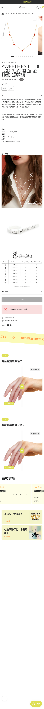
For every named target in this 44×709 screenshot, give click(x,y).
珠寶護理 (5, 291)
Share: (4, 325)
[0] (40, 7)
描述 (3, 95)
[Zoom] (34, 18)
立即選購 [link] (7, 537)
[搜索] (37, 7)
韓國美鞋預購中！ (22, 2)
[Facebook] (8, 325)
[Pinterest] (11, 325)
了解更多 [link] (7, 521)
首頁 (3, 13)
